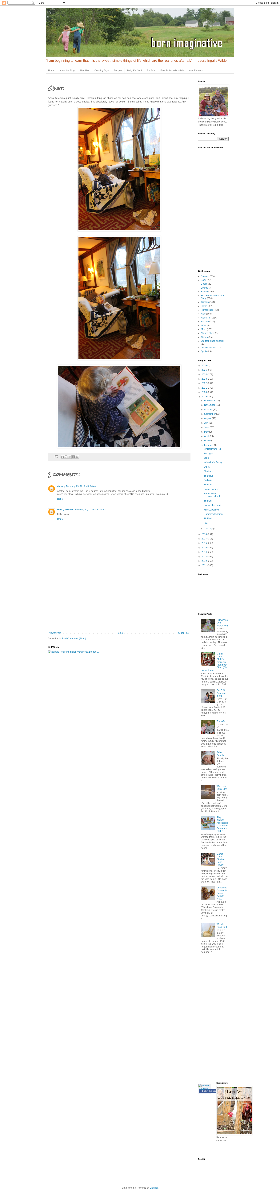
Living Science (211, 489)
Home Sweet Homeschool (212, 495)
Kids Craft (206, 317)
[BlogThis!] (66, 457)
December (210, 400)
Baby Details (220, 753)
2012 (204, 561)
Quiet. (207, 467)
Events (204, 287)
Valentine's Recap (213, 462)
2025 (204, 370)
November (210, 405)
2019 (204, 396)
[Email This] (62, 457)
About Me (85, 70)
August (208, 418)
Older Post (183, 633)
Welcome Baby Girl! (222, 787)
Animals (205, 276)
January (208, 528)
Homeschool (207, 310)
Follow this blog (209, 1091)
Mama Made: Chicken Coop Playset (221, 859)
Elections (208, 471)
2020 (204, 392)
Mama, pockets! (212, 509)
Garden (205, 302)
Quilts (204, 351)
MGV (203, 325)
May (206, 431)
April (207, 436)
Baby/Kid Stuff (134, 70)
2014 (204, 552)
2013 (204, 556)
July (206, 423)
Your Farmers (196, 70)
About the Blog (67, 70)
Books (204, 283)
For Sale (151, 70)
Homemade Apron (213, 514)
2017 (204, 538)
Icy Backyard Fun (213, 449)
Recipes (118, 70)
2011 (204, 565)
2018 (204, 534)
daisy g (61, 486)
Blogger (154, 1188)
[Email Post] (56, 456)
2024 (204, 374)
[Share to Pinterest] (77, 457)
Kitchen (205, 321)
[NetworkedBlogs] (204, 1088)
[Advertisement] (119, 603)
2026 (204, 365)
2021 (204, 387)
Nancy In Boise (65, 509)
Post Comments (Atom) (74, 638)
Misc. (203, 329)
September (210, 414)
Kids (203, 313)
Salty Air (208, 480)
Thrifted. (208, 500)
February (209, 445)
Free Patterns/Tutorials (172, 70)
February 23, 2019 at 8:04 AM (81, 486)
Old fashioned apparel (212, 341)
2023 (204, 379)
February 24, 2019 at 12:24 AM (90, 509)
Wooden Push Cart (222, 925)
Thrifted (208, 484)
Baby (203, 280)
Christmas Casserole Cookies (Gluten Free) (222, 893)
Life (206, 523)
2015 (204, 547)
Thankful (208, 475)
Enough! (208, 453)
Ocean (204, 337)
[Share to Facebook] (73, 457)
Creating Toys (101, 70)
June (207, 427)
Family (204, 291)
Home (51, 70)
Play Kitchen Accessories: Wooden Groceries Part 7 (222, 824)
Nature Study (207, 333)
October (208, 409)
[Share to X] (70, 457)
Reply (60, 499)
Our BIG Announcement (222, 693)
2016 (204, 543)
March (207, 440)
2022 (204, 383)
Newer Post (55, 633)
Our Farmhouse (209, 347)
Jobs (206, 458)
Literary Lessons (212, 505)
